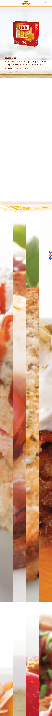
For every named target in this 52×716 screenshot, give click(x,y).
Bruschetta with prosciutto (19, 217)
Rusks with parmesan (32, 216)
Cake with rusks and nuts (45, 217)
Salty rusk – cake (7, 216)
